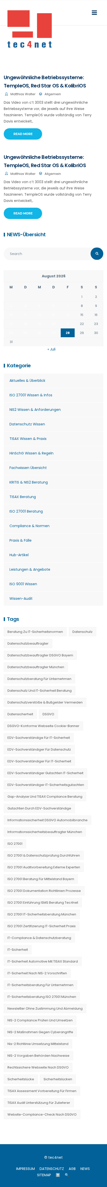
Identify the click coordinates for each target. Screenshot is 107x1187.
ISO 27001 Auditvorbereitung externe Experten (43, 867)
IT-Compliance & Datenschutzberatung (39, 937)
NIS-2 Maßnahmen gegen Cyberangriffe (40, 1032)
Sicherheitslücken (58, 1079)
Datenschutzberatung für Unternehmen (39, 678)
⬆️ (58, 1174)
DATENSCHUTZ (52, 1168)
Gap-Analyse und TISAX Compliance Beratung (44, 796)
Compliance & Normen (29, 525)
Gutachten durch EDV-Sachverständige (39, 808)
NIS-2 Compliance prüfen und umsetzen (40, 1020)
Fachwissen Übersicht (28, 467)
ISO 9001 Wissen (23, 583)
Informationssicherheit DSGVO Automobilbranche (47, 820)
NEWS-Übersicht (26, 234)
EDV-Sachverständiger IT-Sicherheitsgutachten (45, 784)
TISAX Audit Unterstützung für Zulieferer (38, 1102)
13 (53, 314)
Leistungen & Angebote (29, 569)
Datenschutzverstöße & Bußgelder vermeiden (45, 702)
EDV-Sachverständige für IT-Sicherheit (38, 737)
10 (11, 314)
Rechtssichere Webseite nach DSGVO (38, 1067)
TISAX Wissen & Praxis (28, 438)
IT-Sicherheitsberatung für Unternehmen (40, 985)
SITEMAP (44, 1174)
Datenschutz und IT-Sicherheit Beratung (39, 690)
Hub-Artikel (19, 554)
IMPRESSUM (25, 1168)
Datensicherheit (20, 714)
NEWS (85, 1168)
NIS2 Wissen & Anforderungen (35, 409)
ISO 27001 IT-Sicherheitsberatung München (41, 914)
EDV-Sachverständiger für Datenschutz (39, 749)
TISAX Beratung (22, 496)
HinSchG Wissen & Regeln (31, 453)
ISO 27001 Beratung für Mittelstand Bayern (40, 879)
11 (25, 314)
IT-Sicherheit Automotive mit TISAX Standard (42, 961)
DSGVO (48, 714)
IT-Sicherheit (17, 949)
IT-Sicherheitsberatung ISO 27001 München (41, 996)
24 (11, 332)
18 (25, 323)
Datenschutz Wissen (27, 424)
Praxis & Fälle (20, 540)
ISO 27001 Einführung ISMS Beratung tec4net (42, 902)
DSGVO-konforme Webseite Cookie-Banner (43, 726)
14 (67, 314)
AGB (72, 1168)
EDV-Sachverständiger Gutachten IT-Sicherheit (45, 773)
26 (40, 332)
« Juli (51, 349)
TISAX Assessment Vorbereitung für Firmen (41, 1091)
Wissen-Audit (21, 598)
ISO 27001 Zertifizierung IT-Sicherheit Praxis (41, 926)
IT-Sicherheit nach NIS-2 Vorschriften (37, 973)
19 (39, 323)
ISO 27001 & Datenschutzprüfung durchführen (43, 855)
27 (53, 332)
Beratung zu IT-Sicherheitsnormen (35, 631)
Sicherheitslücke (20, 1079)
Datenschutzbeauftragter (28, 643)
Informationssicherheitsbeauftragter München (44, 831)
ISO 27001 (14, 843)
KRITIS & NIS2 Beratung (28, 482)
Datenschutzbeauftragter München (35, 667)
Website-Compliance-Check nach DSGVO (42, 1114)
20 (53, 323)
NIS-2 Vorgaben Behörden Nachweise (38, 1055)
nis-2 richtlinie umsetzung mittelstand (37, 1043)
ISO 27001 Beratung (26, 511)
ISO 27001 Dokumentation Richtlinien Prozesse (44, 890)
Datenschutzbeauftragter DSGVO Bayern (40, 655)
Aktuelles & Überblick (27, 380)
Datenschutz (82, 631)
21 (67, 323)
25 (25, 332)
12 (39, 314)
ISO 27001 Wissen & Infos (30, 395)
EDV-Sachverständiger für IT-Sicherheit (39, 761)
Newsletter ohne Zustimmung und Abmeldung (45, 1008)
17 (11, 323)
